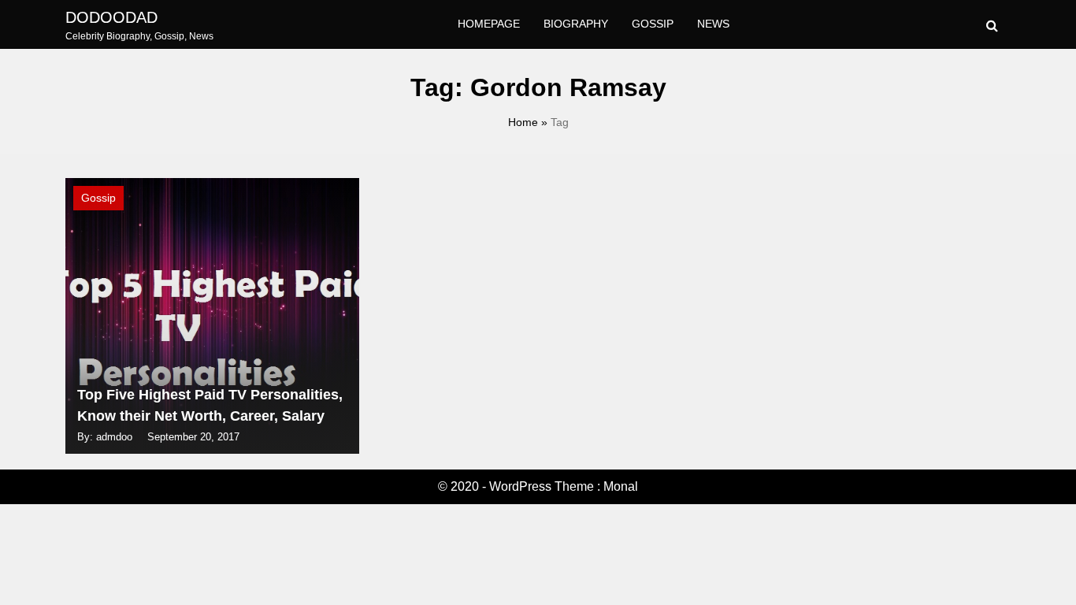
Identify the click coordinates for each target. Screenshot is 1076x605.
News (713, 23)
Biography (576, 23)
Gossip (652, 23)
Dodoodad (111, 17)
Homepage (489, 23)
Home (523, 122)
